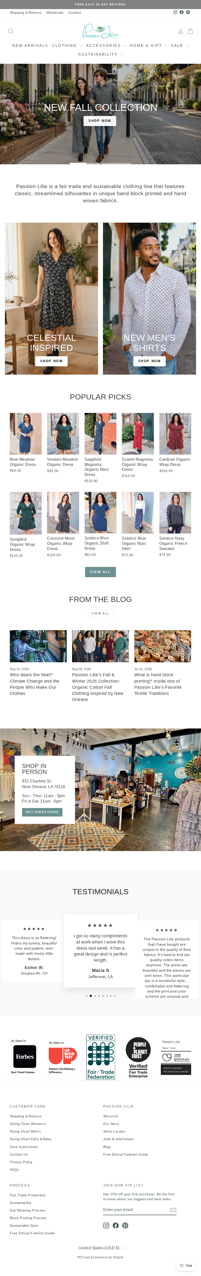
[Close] (168, 592)
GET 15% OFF (137, 680)
